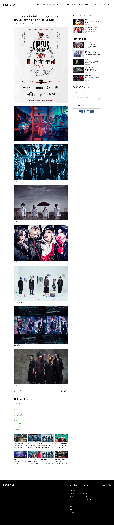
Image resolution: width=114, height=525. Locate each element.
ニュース (36, 4)
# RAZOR (17, 412)
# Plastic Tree (19, 415)
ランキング (44, 4)
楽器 (79, 4)
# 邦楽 (16, 429)
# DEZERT (18, 421)
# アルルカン (18, 403)
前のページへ (18, 391)
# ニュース (18, 426)
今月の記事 (72, 490)
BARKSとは (86, 490)
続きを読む (64, 391)
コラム (74, 4)
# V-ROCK (17, 423)
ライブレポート (64, 4)
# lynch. (17, 406)
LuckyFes (85, 4)
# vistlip (17, 418)
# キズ (16, 409)
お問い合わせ (86, 493)
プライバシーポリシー (89, 499)
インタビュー (54, 4)
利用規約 (85, 496)
